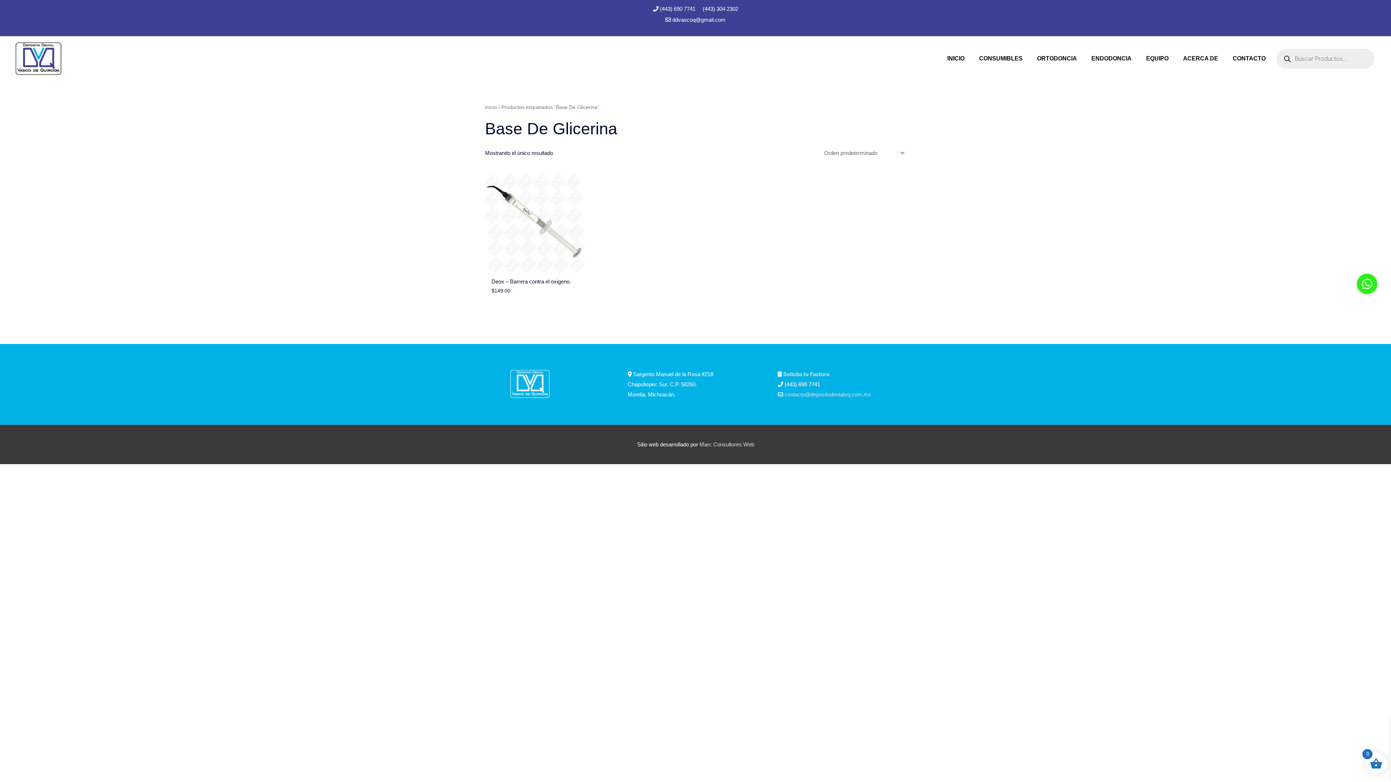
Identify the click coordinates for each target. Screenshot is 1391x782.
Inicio (491, 107)
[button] (1367, 284)
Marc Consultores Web (726, 444)
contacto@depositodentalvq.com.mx (828, 394)
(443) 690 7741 (678, 9)
